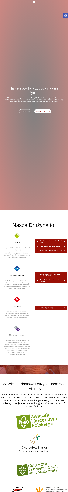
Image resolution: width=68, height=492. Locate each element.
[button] (34, 1)
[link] (65, 15)
